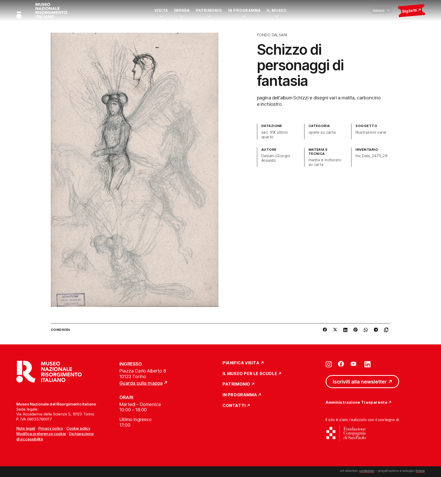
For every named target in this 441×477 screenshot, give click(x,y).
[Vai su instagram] (329, 364)
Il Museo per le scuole (250, 373)
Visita (161, 10)
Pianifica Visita (241, 363)
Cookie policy (78, 428)
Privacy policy (50, 428)
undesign (366, 471)
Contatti (234, 405)
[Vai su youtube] (354, 364)
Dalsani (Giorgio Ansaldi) (275, 158)
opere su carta (322, 132)
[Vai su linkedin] (367, 364)
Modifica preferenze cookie (41, 433)
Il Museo (277, 10)
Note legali (25, 428)
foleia (420, 471)
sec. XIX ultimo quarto (274, 134)
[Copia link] (387, 330)
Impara (182, 10)
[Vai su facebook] (341, 364)
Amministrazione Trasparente (356, 402)
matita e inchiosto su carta (325, 162)
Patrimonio (209, 10)
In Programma (244, 10)
